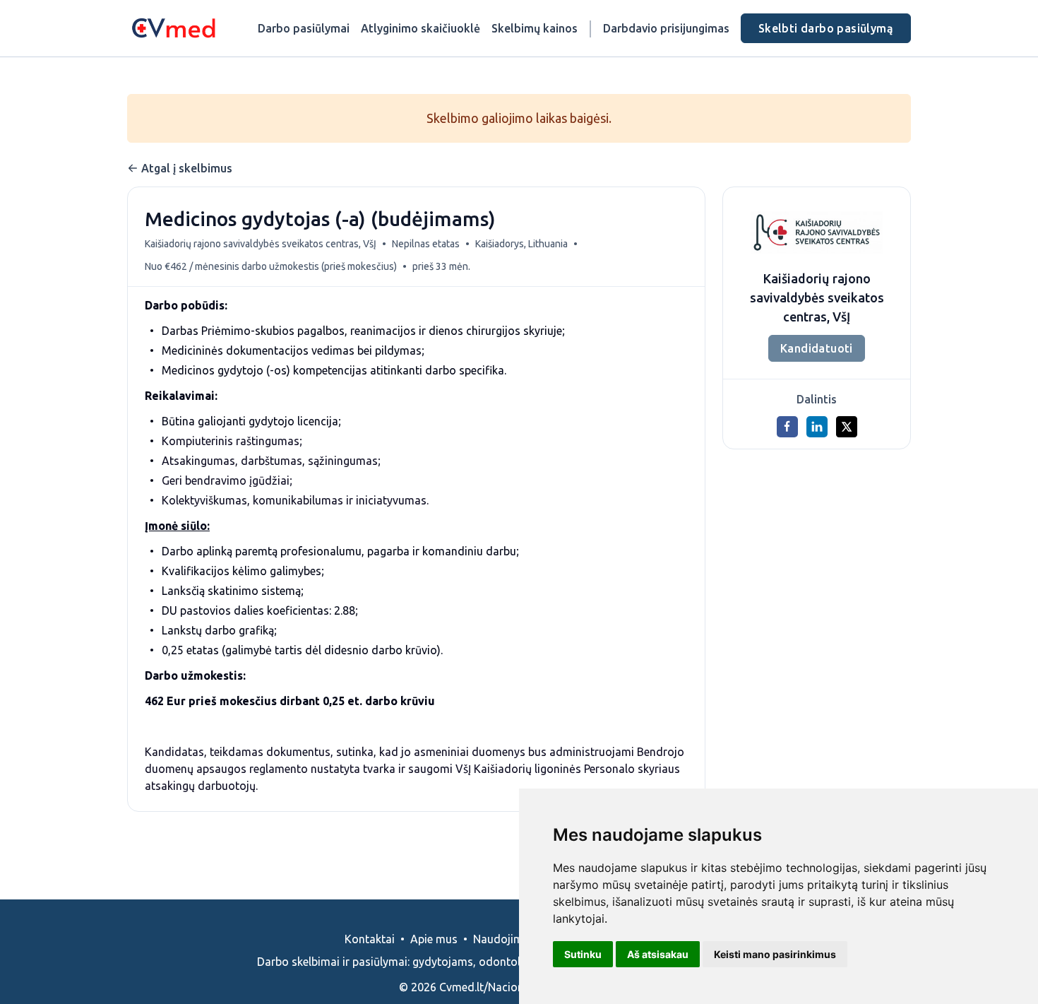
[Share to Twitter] (846, 426)
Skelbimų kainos (534, 28)
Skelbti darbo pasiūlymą (825, 28)
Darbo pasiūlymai (304, 28)
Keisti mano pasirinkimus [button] (775, 954)
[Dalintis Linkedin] (817, 426)
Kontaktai (370, 939)
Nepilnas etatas (426, 243)
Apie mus (434, 939)
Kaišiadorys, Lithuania (521, 243)
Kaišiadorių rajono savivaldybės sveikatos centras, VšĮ (260, 243)
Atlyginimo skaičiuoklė (420, 28)
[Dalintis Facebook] (787, 426)
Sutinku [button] (583, 954)
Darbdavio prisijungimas (666, 28)
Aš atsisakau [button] (657, 954)
